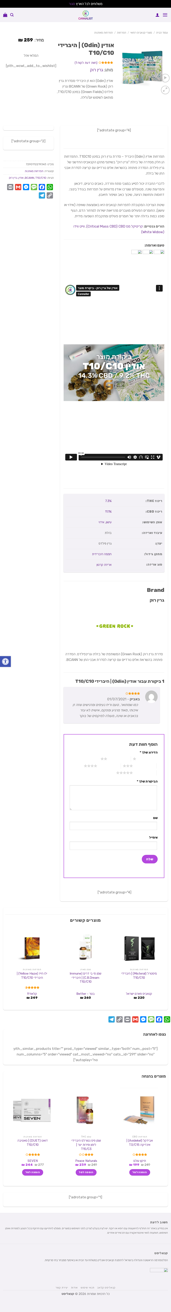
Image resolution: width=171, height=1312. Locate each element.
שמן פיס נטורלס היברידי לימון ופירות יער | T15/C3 (86, 1145)
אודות (74, 1287)
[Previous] (163, 968)
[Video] (165, 78)
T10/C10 (40, 177)
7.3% (108, 501)
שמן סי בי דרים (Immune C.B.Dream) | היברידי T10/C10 (85, 978)
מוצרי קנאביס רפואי (141, 32)
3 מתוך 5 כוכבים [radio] (144, 765)
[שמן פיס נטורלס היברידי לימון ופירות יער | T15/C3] (85, 1110)
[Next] (7, 968)
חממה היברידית (102, 554)
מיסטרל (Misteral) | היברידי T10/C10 (139, 976)
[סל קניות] (5, 14)
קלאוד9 (32, 994)
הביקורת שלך (147, 781)
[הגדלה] (165, 90)
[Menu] (165, 15)
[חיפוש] (12, 15)
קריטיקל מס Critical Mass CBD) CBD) (114, 226)
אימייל (153, 837)
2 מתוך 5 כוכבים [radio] (119, 758)
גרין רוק (96, 69)
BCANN (29, 177)
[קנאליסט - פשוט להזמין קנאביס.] (85, 15)
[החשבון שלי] (157, 14)
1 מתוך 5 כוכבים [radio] (148, 758)
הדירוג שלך (149, 752)
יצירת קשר (61, 1287)
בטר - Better (85, 994)
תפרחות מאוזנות (103, 32)
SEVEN (33, 1161)
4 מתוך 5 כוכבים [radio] (109, 765)
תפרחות (121, 32)
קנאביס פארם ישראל (139, 994)
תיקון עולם (139, 1161)
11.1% (108, 511)
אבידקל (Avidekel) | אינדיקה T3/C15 (140, 1143)
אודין (21, 177)
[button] (5, 661)
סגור (72, 4)
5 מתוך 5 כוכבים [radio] (144, 772)
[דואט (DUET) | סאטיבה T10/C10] (32, 1110)
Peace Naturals (86, 1161)
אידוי (101, 522)
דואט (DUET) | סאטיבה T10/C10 (33, 1143)
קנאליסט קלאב (106, 1287)
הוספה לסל (139, 1172)
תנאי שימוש (87, 1287)
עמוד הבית (162, 32)
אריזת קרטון (104, 565)
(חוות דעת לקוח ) (86, 63)
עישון (109, 522)
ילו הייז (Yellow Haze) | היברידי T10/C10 (32, 976)
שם (155, 818)
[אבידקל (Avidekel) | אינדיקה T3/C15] (139, 1110)
